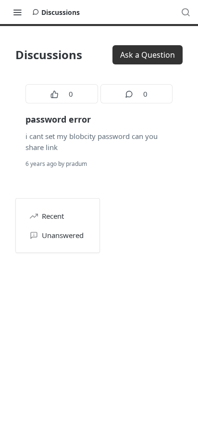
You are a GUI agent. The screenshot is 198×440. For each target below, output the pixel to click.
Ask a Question (147, 55)
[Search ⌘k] (185, 12)
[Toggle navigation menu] (17, 12)
